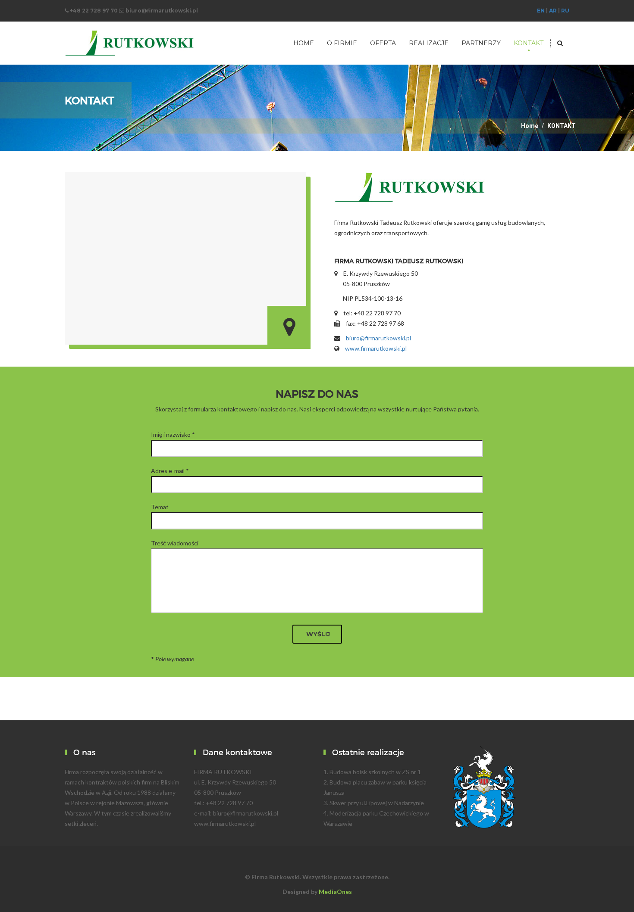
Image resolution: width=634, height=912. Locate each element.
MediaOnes (335, 891)
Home (529, 125)
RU (565, 10)
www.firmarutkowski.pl (376, 348)
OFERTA (383, 43)
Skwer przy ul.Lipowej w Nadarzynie (377, 802)
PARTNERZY (481, 43)
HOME (303, 43)
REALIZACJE (429, 43)
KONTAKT (528, 43)
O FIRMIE (342, 43)
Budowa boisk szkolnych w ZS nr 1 (375, 771)
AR (553, 10)
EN (541, 10)
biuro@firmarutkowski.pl (378, 338)
